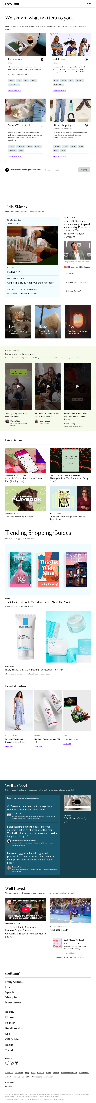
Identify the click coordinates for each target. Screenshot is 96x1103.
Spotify (59, 957)
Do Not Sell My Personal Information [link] (37, 1077)
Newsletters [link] (13, 1002)
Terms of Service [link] (55, 1099)
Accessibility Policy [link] (69, 1072)
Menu (89, 4)
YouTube (81, 957)
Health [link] (9, 987)
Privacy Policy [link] (42, 1099)
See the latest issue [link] (14, 90)
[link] (12, 4)
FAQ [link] (27, 1072)
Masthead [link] (19, 1072)
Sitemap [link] (8, 1087)
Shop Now (9, 746)
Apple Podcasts (70, 957)
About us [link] (9, 1072)
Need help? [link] (9, 1082)
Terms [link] (48, 1072)
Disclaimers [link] (84, 1072)
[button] (25, 64)
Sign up (84, 170)
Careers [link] (40, 1072)
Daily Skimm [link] (14, 982)
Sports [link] (9, 992)
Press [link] (33, 1072)
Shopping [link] (11, 997)
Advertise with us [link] (12, 1077)
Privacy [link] (56, 1072)
